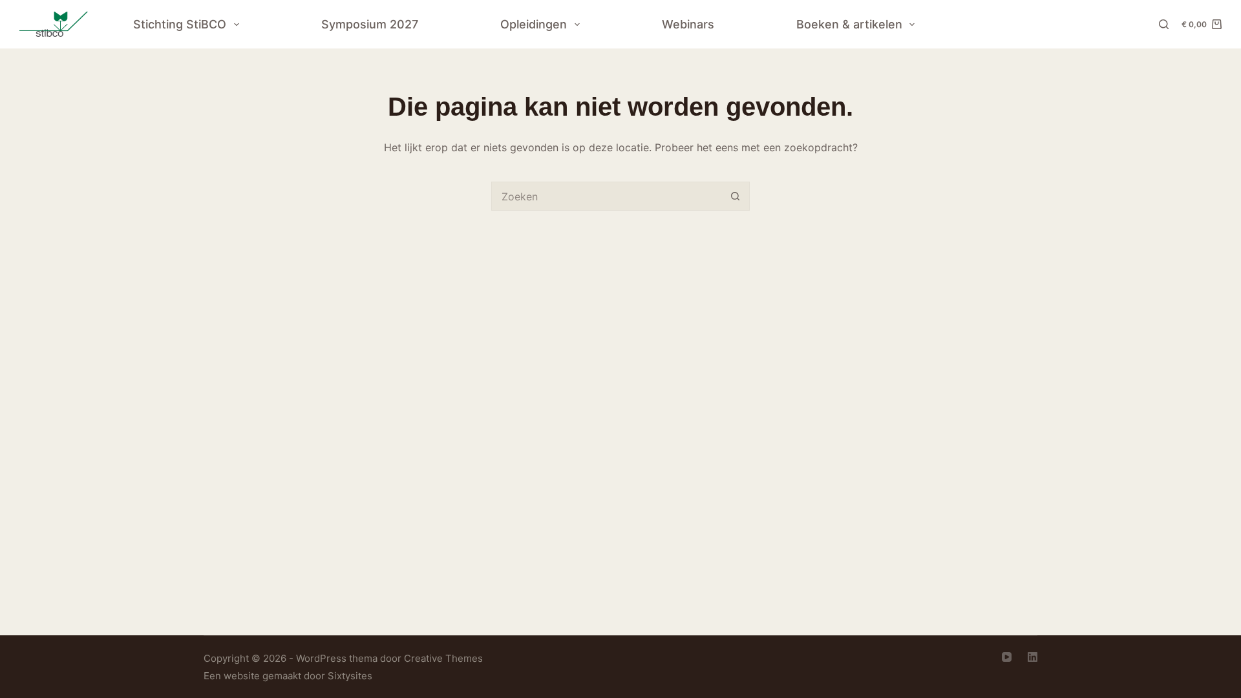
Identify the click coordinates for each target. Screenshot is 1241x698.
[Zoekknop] (735, 196)
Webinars (688, 24)
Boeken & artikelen (849, 24)
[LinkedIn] (1032, 657)
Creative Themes (443, 658)
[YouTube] (1007, 657)
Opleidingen (533, 24)
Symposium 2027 (369, 24)
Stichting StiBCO (179, 24)
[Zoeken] (1164, 24)
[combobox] (606, 196)
